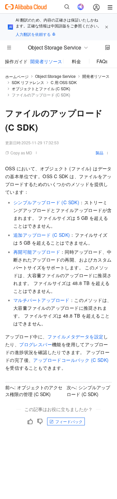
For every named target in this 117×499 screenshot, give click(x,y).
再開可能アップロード (36, 252)
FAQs (102, 61)
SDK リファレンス (28, 82)
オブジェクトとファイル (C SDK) (41, 88)
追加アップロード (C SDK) (41, 235)
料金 (76, 61)
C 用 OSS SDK (64, 82)
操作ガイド (16, 61)
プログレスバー (35, 344)
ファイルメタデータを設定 (75, 336)
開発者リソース (46, 61)
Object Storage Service (55, 76)
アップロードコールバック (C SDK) (71, 360)
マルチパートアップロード (41, 300)
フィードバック (69, 421)
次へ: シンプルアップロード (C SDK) (88, 390)
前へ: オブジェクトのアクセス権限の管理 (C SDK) (33, 390)
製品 (99, 152)
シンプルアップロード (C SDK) (46, 202)
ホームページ (17, 76)
